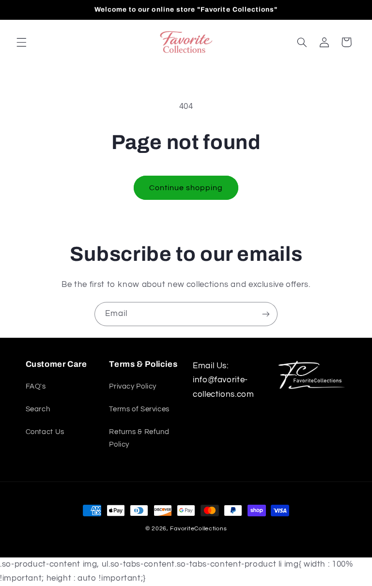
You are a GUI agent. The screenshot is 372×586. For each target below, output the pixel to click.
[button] (21, 42)
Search (38, 409)
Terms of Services (139, 409)
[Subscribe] (266, 314)
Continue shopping (186, 188)
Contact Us (45, 432)
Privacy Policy (132, 386)
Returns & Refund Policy (139, 438)
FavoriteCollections (198, 528)
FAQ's (36, 386)
